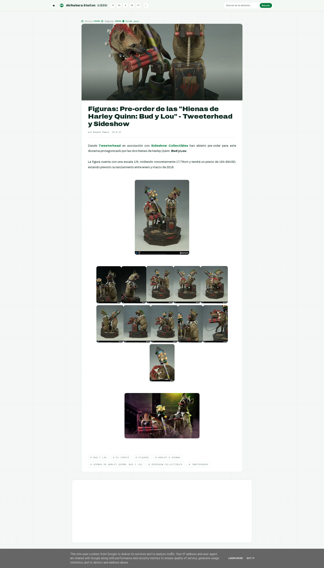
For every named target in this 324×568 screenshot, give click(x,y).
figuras (109, 21)
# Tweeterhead (198, 464)
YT (138, 5)
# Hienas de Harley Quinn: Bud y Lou (116, 464)
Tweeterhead (110, 145)
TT (113, 5)
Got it (251, 558)
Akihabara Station (83, 5)
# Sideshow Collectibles (165, 464)
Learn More (235, 558)
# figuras (142, 457)
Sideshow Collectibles (169, 145)
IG (119, 5)
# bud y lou (98, 457)
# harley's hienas (167, 457)
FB (132, 5)
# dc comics (121, 457)
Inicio (89, 21)
